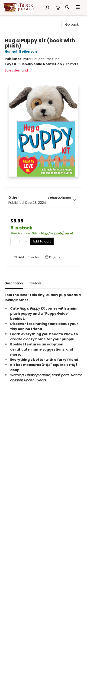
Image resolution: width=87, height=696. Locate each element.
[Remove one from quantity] (13, 241)
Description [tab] (14, 283)
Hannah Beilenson (21, 51)
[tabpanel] (43, 344)
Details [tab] (35, 283)
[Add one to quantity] (26, 241)
